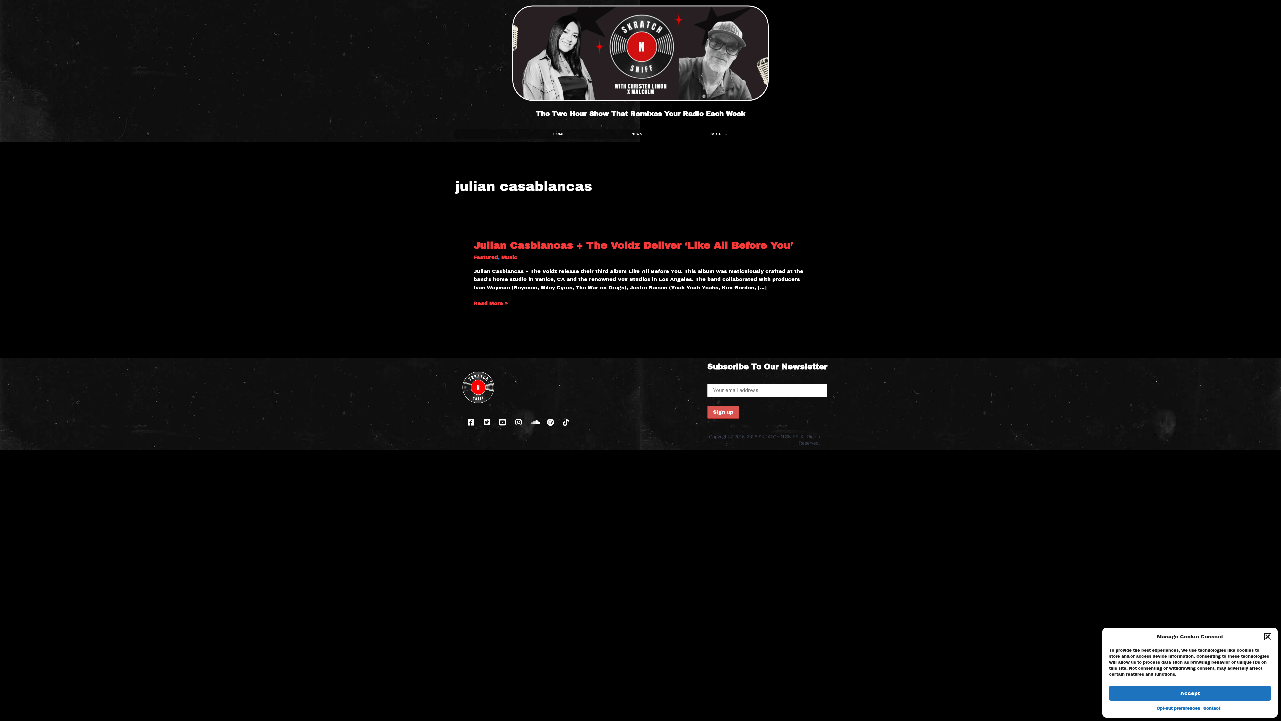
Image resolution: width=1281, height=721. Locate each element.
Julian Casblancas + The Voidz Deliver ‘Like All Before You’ (633, 245)
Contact (1211, 708)
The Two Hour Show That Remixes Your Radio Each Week (640, 113)
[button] (1267, 636)
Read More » (491, 303)
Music (509, 257)
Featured (486, 257)
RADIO (716, 133)
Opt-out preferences (1178, 708)
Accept (1190, 693)
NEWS (637, 133)
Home (558, 133)
